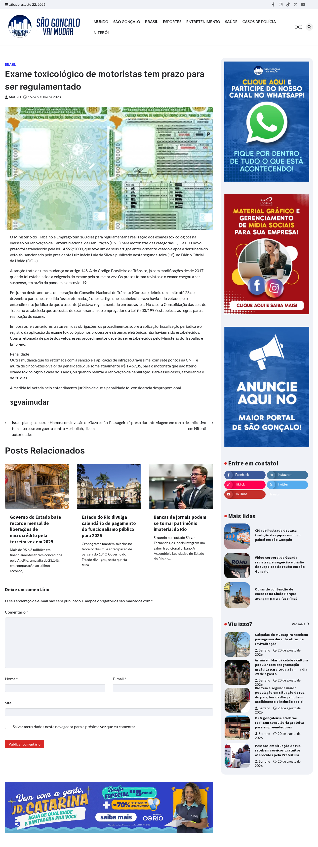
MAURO (15, 97)
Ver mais (299, 624)
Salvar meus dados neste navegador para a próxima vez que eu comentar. (74, 726)
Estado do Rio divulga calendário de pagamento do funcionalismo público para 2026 (109, 526)
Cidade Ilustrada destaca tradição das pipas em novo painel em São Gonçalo (278, 535)
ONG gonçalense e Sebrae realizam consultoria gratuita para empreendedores (279, 722)
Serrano (264, 650)
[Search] (309, 27)
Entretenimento (203, 21)
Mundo (101, 21)
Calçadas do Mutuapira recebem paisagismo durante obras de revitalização (281, 639)
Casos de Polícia (259, 21)
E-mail (119, 678)
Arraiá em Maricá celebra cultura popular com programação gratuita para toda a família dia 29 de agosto (281, 667)
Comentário (16, 612)
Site (8, 702)
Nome (11, 678)
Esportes (172, 21)
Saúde (231, 21)
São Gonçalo (126, 21)
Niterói (101, 32)
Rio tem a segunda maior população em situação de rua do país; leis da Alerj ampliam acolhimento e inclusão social (280, 695)
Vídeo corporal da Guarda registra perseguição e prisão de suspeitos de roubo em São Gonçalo (280, 564)
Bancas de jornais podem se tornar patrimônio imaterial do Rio (180, 523)
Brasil (151, 21)
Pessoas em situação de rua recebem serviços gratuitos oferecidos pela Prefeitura (278, 750)
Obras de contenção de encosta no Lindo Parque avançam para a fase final (276, 594)
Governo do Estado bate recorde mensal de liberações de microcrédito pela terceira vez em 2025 (35, 529)
